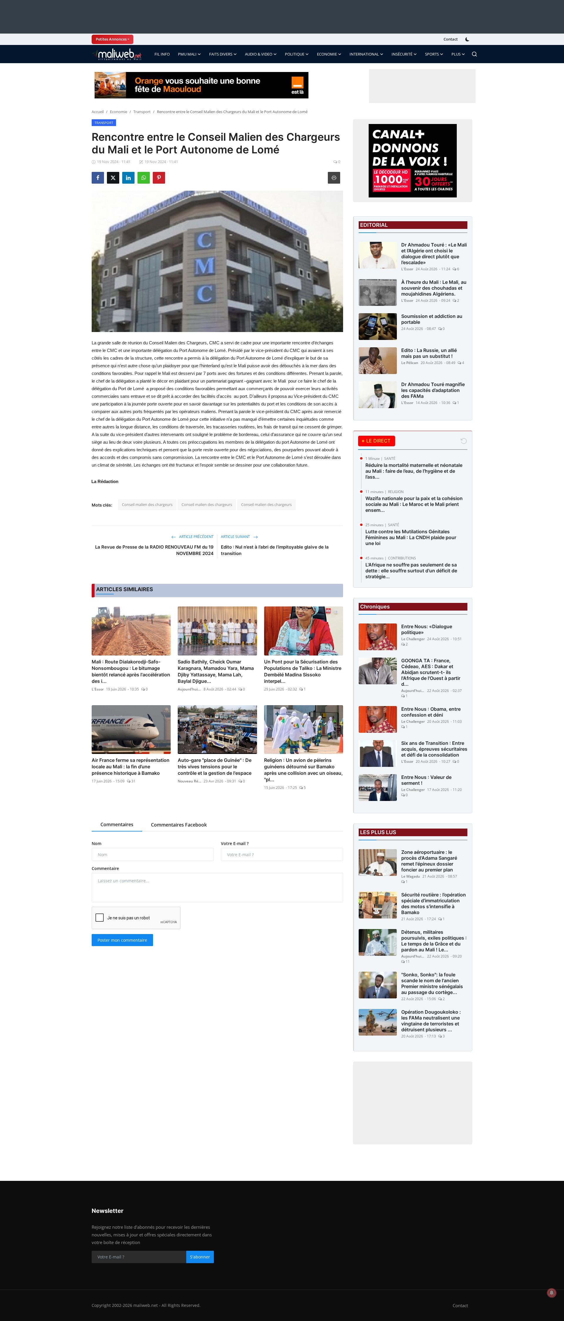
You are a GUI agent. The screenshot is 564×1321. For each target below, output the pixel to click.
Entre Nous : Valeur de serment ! (426, 780)
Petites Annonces (111, 39)
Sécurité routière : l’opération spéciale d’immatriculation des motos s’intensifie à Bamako (433, 903)
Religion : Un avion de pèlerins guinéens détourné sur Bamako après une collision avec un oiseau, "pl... (303, 769)
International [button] (364, 54)
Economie (118, 111)
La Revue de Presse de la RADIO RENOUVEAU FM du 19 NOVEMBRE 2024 (154, 550)
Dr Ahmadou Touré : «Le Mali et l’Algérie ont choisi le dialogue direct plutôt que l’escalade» (434, 253)
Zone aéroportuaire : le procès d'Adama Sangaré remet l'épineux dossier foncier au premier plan (429, 861)
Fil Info (162, 54)
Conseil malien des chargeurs (147, 504)
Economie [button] (327, 54)
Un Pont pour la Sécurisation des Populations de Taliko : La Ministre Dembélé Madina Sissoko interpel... (302, 671)
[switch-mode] (468, 39)
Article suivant (236, 536)
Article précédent (196, 536)
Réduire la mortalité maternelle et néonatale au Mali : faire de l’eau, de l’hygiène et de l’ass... (413, 471)
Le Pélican (409, 362)
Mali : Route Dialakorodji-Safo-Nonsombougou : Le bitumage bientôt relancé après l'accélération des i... (131, 671)
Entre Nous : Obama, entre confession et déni (431, 712)
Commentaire (105, 868)
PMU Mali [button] (187, 54)
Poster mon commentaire (122, 940)
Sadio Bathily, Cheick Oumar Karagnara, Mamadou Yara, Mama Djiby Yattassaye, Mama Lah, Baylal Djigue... (216, 671)
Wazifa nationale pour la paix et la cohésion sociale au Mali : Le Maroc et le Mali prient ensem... (414, 504)
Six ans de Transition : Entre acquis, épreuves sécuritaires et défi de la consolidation (434, 749)
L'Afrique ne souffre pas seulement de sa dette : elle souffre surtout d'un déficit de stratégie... (411, 570)
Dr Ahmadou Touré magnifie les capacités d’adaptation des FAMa (433, 390)
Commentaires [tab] (116, 824)
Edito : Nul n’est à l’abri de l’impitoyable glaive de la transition (275, 550)
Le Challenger (413, 638)
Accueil (98, 111)
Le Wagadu (410, 876)
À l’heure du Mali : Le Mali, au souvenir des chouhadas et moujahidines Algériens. (433, 288)
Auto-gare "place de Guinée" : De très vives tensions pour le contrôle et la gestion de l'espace (214, 766)
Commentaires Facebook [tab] (179, 825)
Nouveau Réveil (189, 781)
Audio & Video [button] (258, 54)
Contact (451, 39)
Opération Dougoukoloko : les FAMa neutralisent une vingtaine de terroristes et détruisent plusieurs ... (431, 1020)
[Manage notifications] (551, 1292)
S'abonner (200, 1257)
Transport (142, 111)
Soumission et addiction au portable (431, 319)
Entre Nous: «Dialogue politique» (426, 629)
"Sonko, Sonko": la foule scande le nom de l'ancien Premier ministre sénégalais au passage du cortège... (432, 983)
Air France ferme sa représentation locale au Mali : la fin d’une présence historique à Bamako (130, 766)
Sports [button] (432, 54)
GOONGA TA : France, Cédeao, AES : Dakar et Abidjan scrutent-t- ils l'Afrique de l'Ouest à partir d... (430, 672)
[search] (474, 54)
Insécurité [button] (402, 54)
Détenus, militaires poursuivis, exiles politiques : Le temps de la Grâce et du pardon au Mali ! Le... (434, 941)
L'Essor (98, 689)
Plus (456, 54)
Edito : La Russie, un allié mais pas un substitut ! (429, 353)
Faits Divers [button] (220, 54)
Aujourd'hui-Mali (189, 689)
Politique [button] (294, 54)
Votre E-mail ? (235, 843)
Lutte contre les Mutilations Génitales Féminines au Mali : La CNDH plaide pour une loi (410, 537)
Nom (96, 843)
